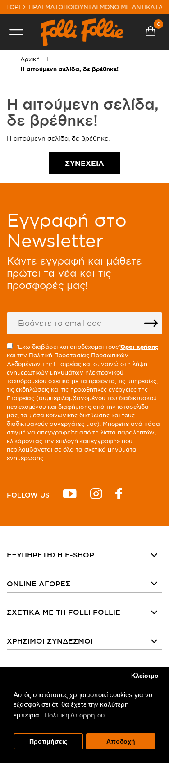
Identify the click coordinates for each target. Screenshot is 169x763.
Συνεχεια (84, 163)
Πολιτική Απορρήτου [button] (74, 715)
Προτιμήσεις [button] (48, 741)
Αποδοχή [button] (120, 741)
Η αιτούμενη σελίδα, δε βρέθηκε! (69, 69)
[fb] (118, 495)
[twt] (70, 495)
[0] (150, 32)
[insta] (96, 495)
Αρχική (30, 59)
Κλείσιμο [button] (145, 675)
